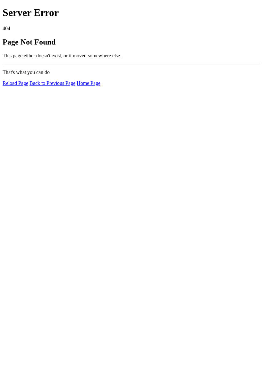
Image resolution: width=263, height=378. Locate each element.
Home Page (88, 83)
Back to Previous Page (52, 83)
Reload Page (15, 83)
